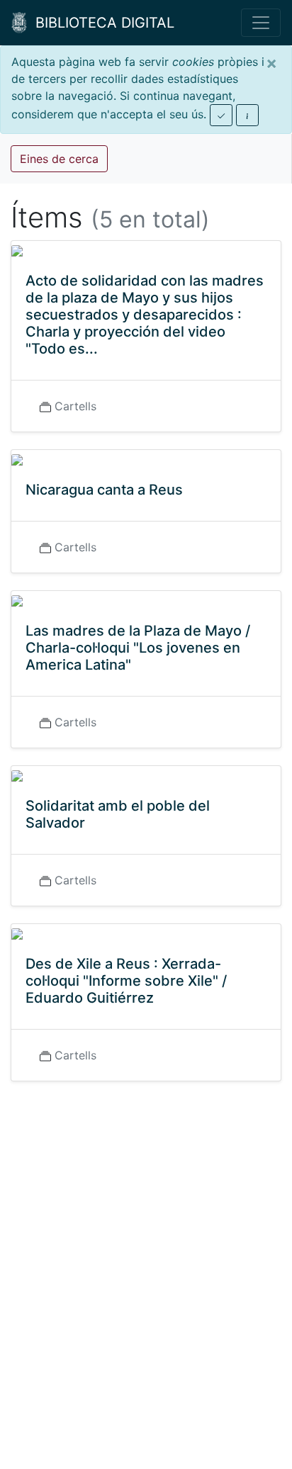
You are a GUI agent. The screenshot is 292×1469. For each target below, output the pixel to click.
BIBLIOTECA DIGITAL (100, 22)
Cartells (75, 406)
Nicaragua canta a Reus (104, 489)
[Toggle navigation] (261, 23)
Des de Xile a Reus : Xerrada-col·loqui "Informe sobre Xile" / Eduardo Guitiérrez (126, 980)
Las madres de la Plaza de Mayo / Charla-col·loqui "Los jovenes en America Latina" (138, 647)
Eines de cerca (59, 159)
